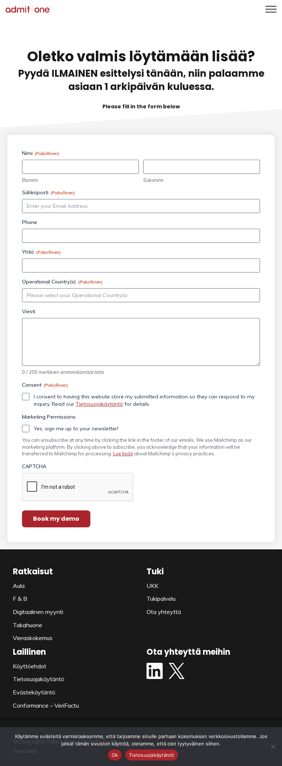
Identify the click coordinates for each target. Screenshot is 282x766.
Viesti (28, 311)
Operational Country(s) (62, 281)
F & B (20, 598)
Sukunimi (153, 180)
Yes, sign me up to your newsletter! (76, 428)
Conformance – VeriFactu (46, 705)
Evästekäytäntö (34, 692)
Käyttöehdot (29, 666)
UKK (152, 585)
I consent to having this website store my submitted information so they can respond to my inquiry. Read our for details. (144, 400)
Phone (29, 222)
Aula (19, 585)
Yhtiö (41, 252)
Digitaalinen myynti (38, 611)
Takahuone (27, 625)
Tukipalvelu (161, 598)
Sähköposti (48, 192)
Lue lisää (123, 453)
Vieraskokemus (33, 638)
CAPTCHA (34, 466)
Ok (115, 755)
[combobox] (143, 295)
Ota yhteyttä (164, 611)
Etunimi (30, 180)
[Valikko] (268, 9)
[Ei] (272, 746)
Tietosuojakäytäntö (99, 404)
